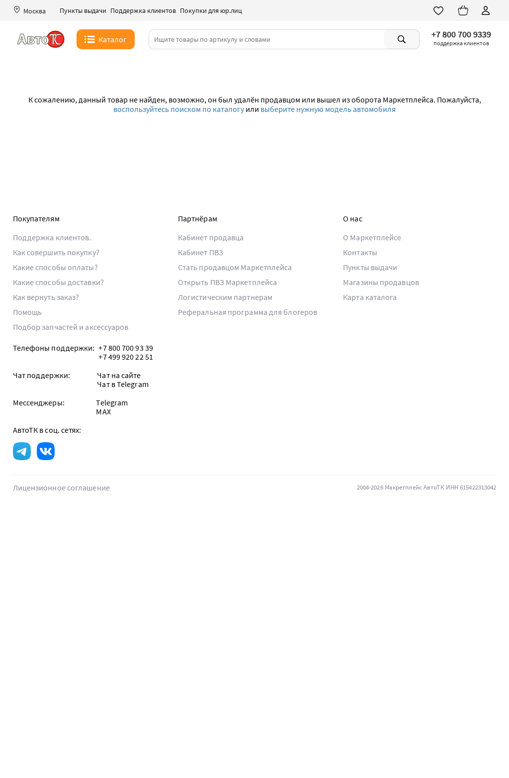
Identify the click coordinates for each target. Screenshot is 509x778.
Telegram (112, 402)
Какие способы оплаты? (55, 267)
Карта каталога (370, 297)
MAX (103, 411)
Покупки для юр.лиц (211, 10)
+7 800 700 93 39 (125, 348)
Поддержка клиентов (143, 10)
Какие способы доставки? (58, 282)
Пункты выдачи (83, 10)
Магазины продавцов (381, 282)
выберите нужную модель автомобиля (328, 109)
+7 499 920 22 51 (125, 357)
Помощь (27, 312)
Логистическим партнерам (225, 297)
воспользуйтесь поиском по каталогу (178, 109)
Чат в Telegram (122, 384)
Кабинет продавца (211, 237)
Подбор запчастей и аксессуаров (71, 327)
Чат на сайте (119, 375)
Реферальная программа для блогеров (247, 312)
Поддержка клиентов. (52, 237)
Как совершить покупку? (56, 252)
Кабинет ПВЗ (200, 252)
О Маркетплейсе (372, 237)
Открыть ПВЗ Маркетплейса (227, 282)
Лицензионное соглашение (61, 487)
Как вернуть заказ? (46, 297)
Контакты (360, 252)
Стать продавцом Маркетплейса (235, 267)
